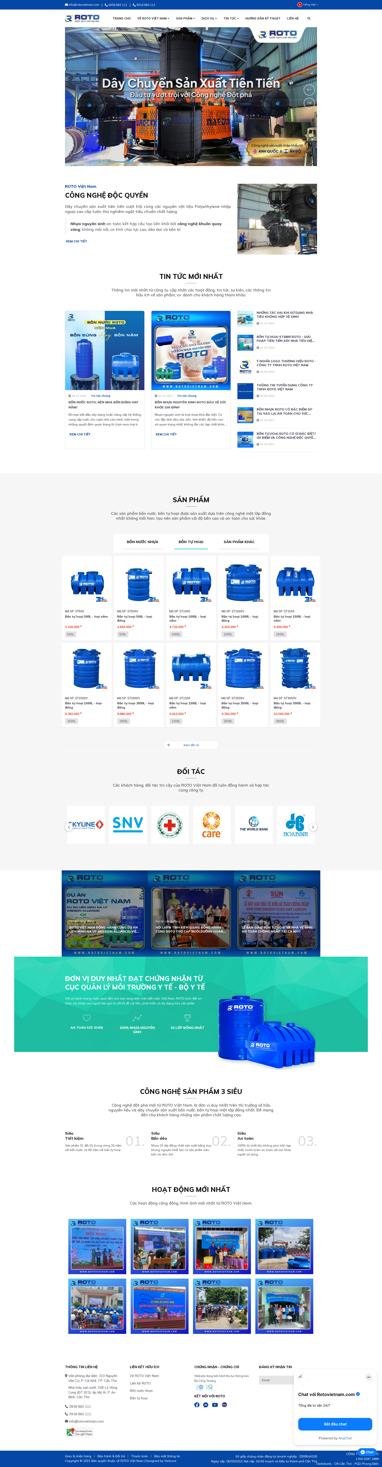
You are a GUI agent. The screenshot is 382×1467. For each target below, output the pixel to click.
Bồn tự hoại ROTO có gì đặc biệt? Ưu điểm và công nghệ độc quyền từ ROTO (286, 436)
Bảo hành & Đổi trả (111, 1456)
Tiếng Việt (309, 4)
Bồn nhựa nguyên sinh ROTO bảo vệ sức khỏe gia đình (190, 404)
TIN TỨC (230, 18)
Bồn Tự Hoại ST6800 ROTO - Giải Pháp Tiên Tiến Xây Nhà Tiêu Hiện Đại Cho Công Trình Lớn (286, 339)
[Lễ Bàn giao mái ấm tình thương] (222, 1246)
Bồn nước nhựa (141, 1390)
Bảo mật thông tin (167, 1456)
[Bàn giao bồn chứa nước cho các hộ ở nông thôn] (222, 1306)
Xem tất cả (191, 745)
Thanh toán (139, 1456)
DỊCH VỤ (208, 18)
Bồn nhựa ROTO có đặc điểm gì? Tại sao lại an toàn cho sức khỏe (284, 411)
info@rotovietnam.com (86, 1421)
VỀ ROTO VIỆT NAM (152, 18)
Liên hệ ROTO (140, 1383)
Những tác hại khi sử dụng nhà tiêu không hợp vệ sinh (285, 315)
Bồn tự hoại (138, 1398)
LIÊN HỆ (293, 18)
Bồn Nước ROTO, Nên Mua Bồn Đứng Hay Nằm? (103, 404)
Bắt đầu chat (335, 1424)
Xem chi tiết (76, 241)
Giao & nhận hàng (78, 1456)
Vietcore (170, 1461)
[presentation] (69, 827)
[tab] (142, 543)
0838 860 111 (80, 1406)
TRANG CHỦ (122, 18)
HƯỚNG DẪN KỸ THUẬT (263, 18)
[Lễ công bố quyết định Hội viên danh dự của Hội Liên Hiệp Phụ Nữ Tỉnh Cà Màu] (160, 1306)
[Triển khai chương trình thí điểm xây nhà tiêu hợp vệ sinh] (160, 1246)
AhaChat (345, 1438)
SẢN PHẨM (184, 18)
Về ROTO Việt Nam (144, 1376)
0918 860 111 (80, 1414)
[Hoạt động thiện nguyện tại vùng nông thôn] (97, 1306)
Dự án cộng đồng (81, 921)
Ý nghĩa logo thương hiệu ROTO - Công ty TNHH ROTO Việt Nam (286, 363)
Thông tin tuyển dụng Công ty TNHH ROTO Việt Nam (285, 387)
